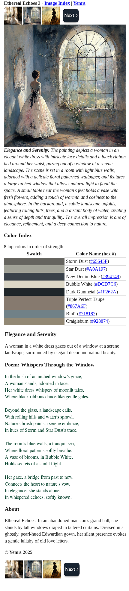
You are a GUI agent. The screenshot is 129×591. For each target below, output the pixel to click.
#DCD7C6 (105, 284)
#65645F (98, 261)
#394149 (110, 276)
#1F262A (107, 291)
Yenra (79, 3)
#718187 (87, 313)
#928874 (99, 321)
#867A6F (77, 306)
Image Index (57, 3)
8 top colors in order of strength (33, 246)
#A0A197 (96, 269)
